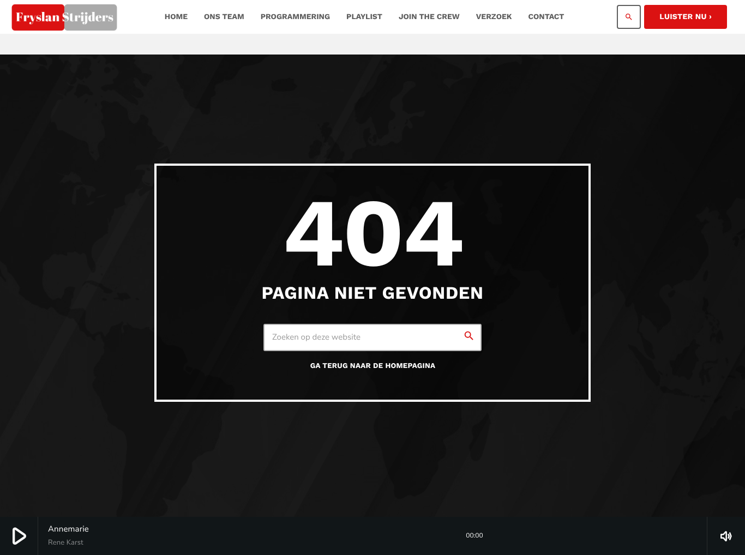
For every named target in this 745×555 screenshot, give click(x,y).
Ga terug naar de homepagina (373, 366)
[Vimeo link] (64, 17)
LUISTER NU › (685, 17)
